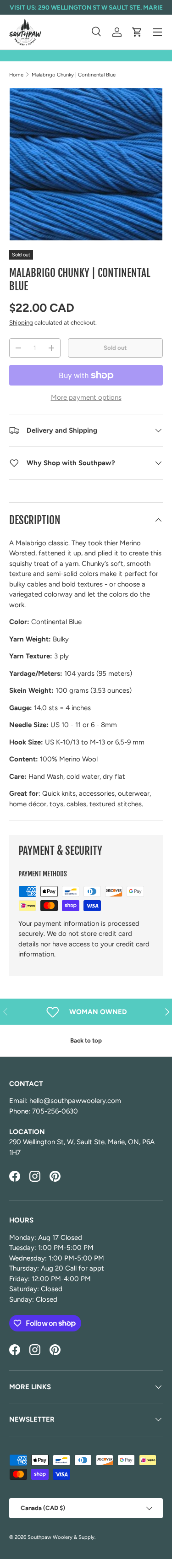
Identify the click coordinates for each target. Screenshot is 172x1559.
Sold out (115, 347)
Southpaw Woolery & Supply (61, 1537)
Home (16, 74)
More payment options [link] (86, 397)
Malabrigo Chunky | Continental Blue (74, 74)
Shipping (21, 322)
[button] (137, 32)
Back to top (86, 1040)
